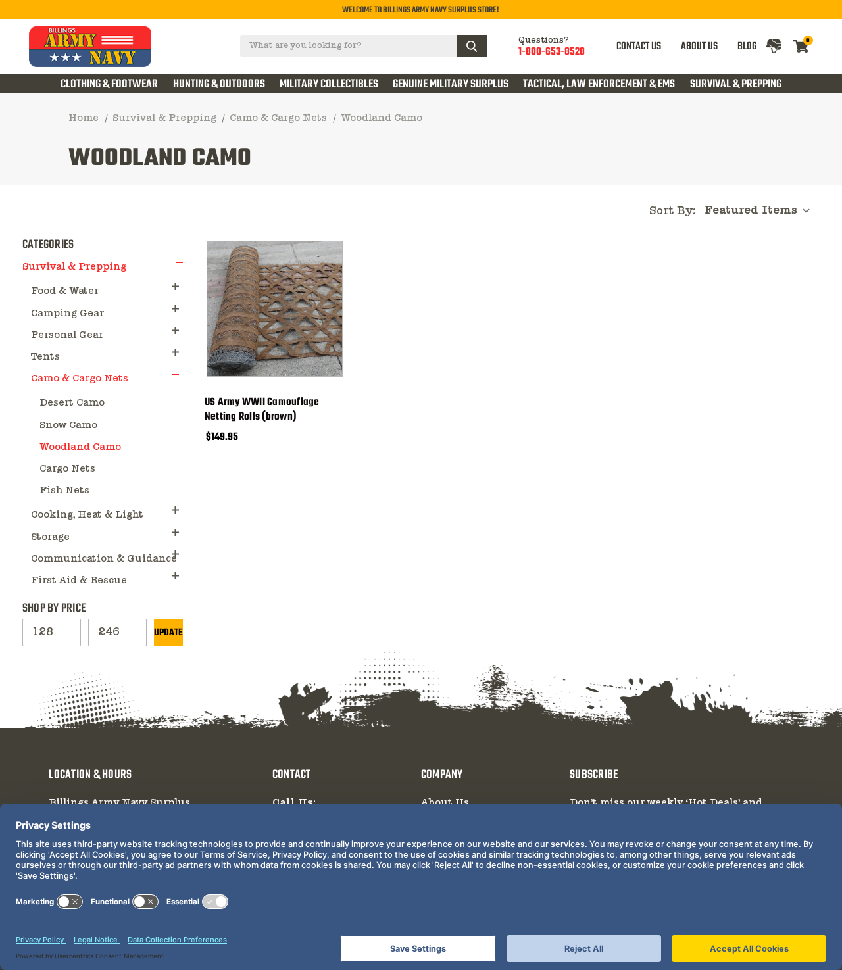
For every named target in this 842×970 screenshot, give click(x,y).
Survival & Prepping (735, 84)
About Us (445, 803)
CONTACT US (638, 46)
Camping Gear (67, 313)
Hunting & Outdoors (219, 84)
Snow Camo (68, 425)
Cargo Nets (67, 468)
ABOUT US (699, 46)
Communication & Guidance (104, 559)
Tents (45, 357)
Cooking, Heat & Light (87, 515)
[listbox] (761, 210)
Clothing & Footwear (109, 84)
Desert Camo (72, 403)
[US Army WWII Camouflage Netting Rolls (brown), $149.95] (275, 309)
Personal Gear (67, 335)
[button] (179, 262)
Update (168, 633)
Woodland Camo (80, 447)
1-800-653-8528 (551, 52)
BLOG (746, 46)
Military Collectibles (329, 84)
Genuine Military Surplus (450, 84)
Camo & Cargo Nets (79, 378)
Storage (50, 537)
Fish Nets (64, 490)
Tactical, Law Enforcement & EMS (599, 84)
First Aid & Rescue (79, 580)
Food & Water (65, 291)
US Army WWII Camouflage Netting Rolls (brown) (262, 409)
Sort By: (672, 211)
